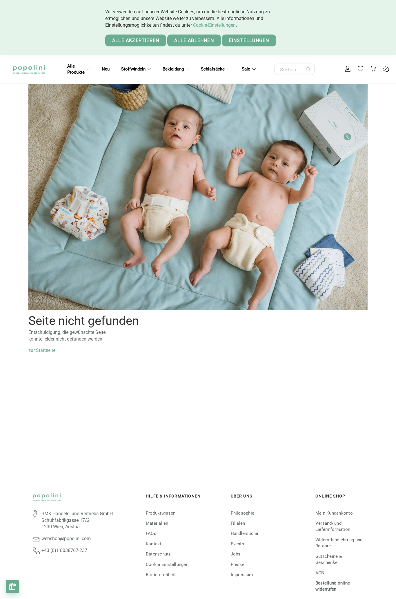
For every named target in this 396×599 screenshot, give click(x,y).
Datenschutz (158, 554)
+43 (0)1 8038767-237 (64, 550)
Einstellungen (249, 40)
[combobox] (294, 69)
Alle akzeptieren (135, 40)
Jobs (236, 554)
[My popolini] (348, 69)
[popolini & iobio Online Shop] (29, 69)
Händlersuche (244, 533)
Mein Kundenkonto (334, 513)
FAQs (151, 533)
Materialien (157, 523)
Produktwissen (160, 513)
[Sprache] (386, 69)
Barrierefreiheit (161, 574)
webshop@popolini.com (66, 538)
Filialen (238, 523)
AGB (319, 573)
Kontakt (153, 543)
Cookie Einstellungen (167, 564)
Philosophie (243, 513)
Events (237, 543)
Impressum (242, 574)
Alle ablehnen (194, 40)
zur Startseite (41, 350)
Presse (237, 564)
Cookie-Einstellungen (214, 25)
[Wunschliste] (361, 69)
